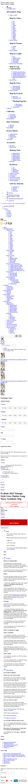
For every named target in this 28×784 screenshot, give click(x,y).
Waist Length (16, 59)
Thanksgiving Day (17, 98)
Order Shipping (9, 670)
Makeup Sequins (16, 160)
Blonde (14, 34)
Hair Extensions (10, 118)
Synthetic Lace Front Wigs (19, 71)
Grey (14, 22)
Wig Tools (12, 145)
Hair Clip (12, 125)
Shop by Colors (13, 15)
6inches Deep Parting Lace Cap (17, 270)
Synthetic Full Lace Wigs (18, 74)
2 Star (19, 408)
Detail (7, 531)
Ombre (14, 36)
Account (7, 4)
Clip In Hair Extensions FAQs (11, 745)
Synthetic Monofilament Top (19, 76)
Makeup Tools (13, 147)
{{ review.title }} (5, 475)
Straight (14, 46)
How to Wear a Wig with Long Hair (12, 753)
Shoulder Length (16, 58)
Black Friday (19, 104)
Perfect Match (10, 127)
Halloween (15, 96)
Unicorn (14, 30)
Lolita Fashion (13, 136)
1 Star (24, 408)
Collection (9, 108)
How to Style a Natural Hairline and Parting (14, 754)
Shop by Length (13, 50)
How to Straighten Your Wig (10, 758)
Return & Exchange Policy (10, 742)
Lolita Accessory (13, 134)
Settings (12, 4)
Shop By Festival (14, 90)
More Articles (7, 762)
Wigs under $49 (16, 86)
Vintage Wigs (13, 117)
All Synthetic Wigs (11, 8)
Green (14, 29)
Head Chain (15, 170)
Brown (14, 33)
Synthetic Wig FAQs (8, 743)
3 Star (15, 408)
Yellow (14, 38)
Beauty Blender (16, 157)
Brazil (9, 216)
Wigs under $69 (16, 87)
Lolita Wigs (12, 114)
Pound (9, 213)
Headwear (12, 161)
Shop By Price (13, 80)
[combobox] (7, 337)
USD (6, 209)
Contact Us (11, 200)
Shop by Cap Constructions (16, 63)
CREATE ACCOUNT (13, 195)
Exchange (8, 558)
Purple (14, 28)
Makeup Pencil (16, 154)
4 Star (10, 408)
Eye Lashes (12, 176)
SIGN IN (10, 193)
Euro (9, 210)
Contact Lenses (13, 174)
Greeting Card (16, 186)
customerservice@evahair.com (16, 198)
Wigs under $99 (16, 89)
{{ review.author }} (5, 469)
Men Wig (15, 188)
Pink (14, 24)
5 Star (5, 408)
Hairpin (14, 169)
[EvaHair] (6, 224)
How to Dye (6, 761)
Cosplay (11, 138)
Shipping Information (9, 746)
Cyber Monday (19, 105)
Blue (14, 26)
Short (14, 56)
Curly (14, 49)
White (14, 37)
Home (9, 7)
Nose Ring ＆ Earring (15, 177)
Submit (2, 460)
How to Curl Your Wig (9, 760)
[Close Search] (2, 339)
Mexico (10, 215)
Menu (2, 4)
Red (13, 21)
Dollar (9, 212)
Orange (14, 25)
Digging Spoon (16, 156)
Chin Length (16, 60)
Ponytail (11, 126)
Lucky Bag (15, 190)
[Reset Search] (16, 336)
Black (14, 32)
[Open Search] (20, 336)
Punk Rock (12, 135)
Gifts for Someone (14, 180)
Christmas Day (16, 107)
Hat (13, 167)
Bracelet (14, 189)
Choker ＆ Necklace (14, 173)
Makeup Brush (16, 158)
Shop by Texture (13, 40)
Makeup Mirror (16, 153)
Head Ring (15, 171)
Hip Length (15, 62)
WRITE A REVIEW (5, 401)
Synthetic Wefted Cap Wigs (19, 73)
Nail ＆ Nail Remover (15, 179)
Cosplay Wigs (13, 116)
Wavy (14, 47)
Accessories (9, 139)
